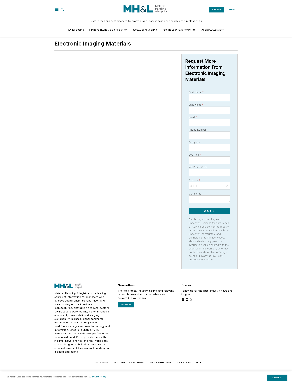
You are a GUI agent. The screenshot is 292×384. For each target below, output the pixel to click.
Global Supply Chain (145, 30)
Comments (195, 193)
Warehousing (76, 30)
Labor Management (212, 30)
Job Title (195, 154)
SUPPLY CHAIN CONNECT (189, 362)
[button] (56, 9)
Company (194, 142)
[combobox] (209, 185)
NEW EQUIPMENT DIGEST (161, 362)
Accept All (277, 378)
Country (194, 180)
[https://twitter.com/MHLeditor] (191, 299)
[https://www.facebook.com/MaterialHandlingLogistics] (182, 299)
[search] (62, 9)
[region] (146, 378)
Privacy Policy (99, 377)
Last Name (196, 104)
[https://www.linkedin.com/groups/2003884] (187, 299)
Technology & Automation (179, 30)
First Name (196, 92)
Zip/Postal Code (198, 167)
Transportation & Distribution (108, 30)
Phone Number (197, 129)
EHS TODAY (119, 362)
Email (193, 117)
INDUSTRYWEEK (137, 362)
